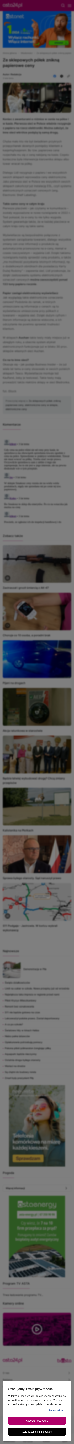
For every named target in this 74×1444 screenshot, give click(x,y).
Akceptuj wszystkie (37, 1420)
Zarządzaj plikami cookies (37, 1431)
